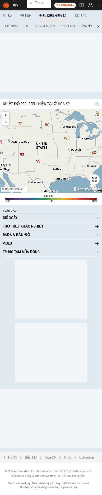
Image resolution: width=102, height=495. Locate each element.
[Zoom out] (5, 121)
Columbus (86, 457)
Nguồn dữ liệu (69, 487)
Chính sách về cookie (76, 483)
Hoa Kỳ (50, 457)
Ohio (67, 457)
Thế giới (10, 457)
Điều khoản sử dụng (19, 483)
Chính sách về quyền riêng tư (48, 483)
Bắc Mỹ (31, 457)
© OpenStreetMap (12, 189)
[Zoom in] (5, 115)
